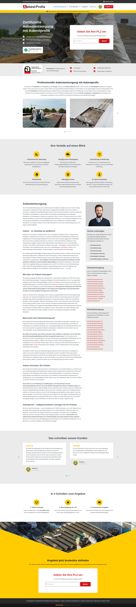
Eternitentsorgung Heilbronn (95, 334)
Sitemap (68, 601)
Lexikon (62, 601)
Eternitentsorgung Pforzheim (95, 336)
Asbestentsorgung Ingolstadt (95, 286)
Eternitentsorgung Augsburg (95, 325)
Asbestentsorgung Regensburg (96, 288)
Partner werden (105, 601)
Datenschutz (89, 601)
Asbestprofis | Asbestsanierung (40, 601)
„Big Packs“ (26, 297)
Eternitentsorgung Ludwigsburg (96, 340)
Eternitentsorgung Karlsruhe (95, 349)
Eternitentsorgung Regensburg (95, 329)
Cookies (83, 601)
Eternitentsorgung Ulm (93, 347)
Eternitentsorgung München (95, 321)
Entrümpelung (54, 284)
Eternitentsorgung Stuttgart (94, 332)
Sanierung (34, 342)
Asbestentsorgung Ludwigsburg (96, 296)
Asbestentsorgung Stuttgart (94, 290)
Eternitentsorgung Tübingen (95, 342)
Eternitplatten (64, 247)
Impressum (97, 601)
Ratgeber (57, 601)
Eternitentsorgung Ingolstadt (95, 327)
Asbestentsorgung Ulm (93, 300)
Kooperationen (75, 601)
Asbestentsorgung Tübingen (95, 298)
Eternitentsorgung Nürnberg (95, 323)
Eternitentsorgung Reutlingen (95, 344)
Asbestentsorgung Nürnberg (95, 283)
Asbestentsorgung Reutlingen (95, 292)
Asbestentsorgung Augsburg (95, 281)
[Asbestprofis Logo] (34, 6)
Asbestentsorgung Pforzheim (95, 294)
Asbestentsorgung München (95, 279)
